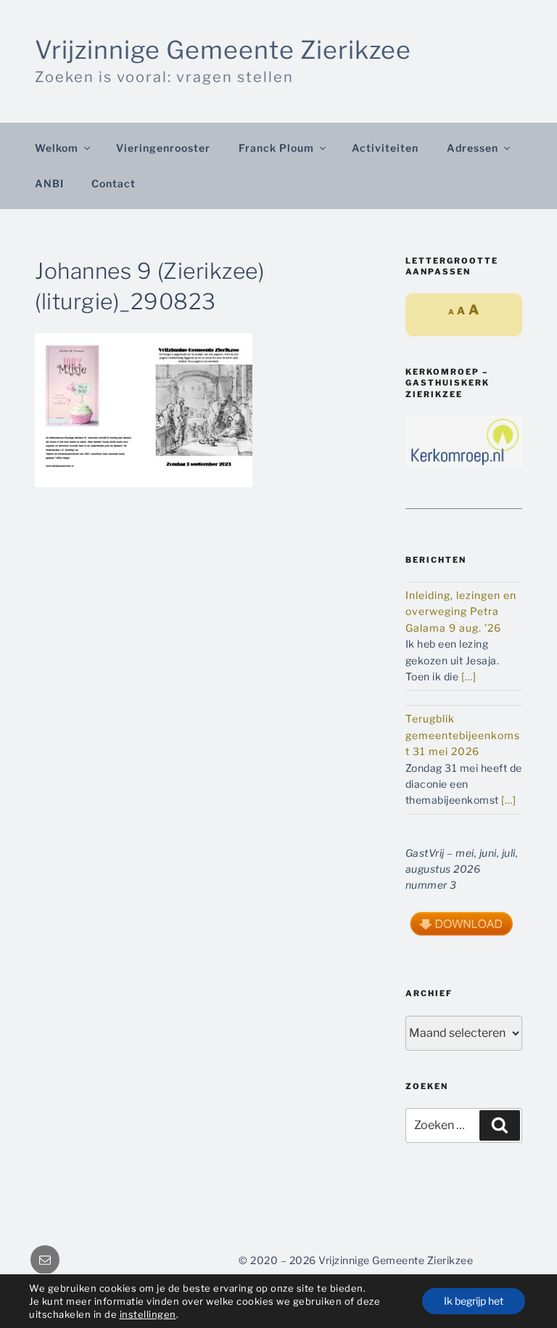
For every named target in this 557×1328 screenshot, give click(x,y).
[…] (468, 676)
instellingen (148, 1314)
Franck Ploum (276, 148)
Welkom (56, 148)
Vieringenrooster (163, 148)
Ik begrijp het (473, 1301)
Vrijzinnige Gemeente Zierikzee (223, 50)
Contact (113, 183)
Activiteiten (385, 148)
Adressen (472, 148)
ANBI (49, 183)
